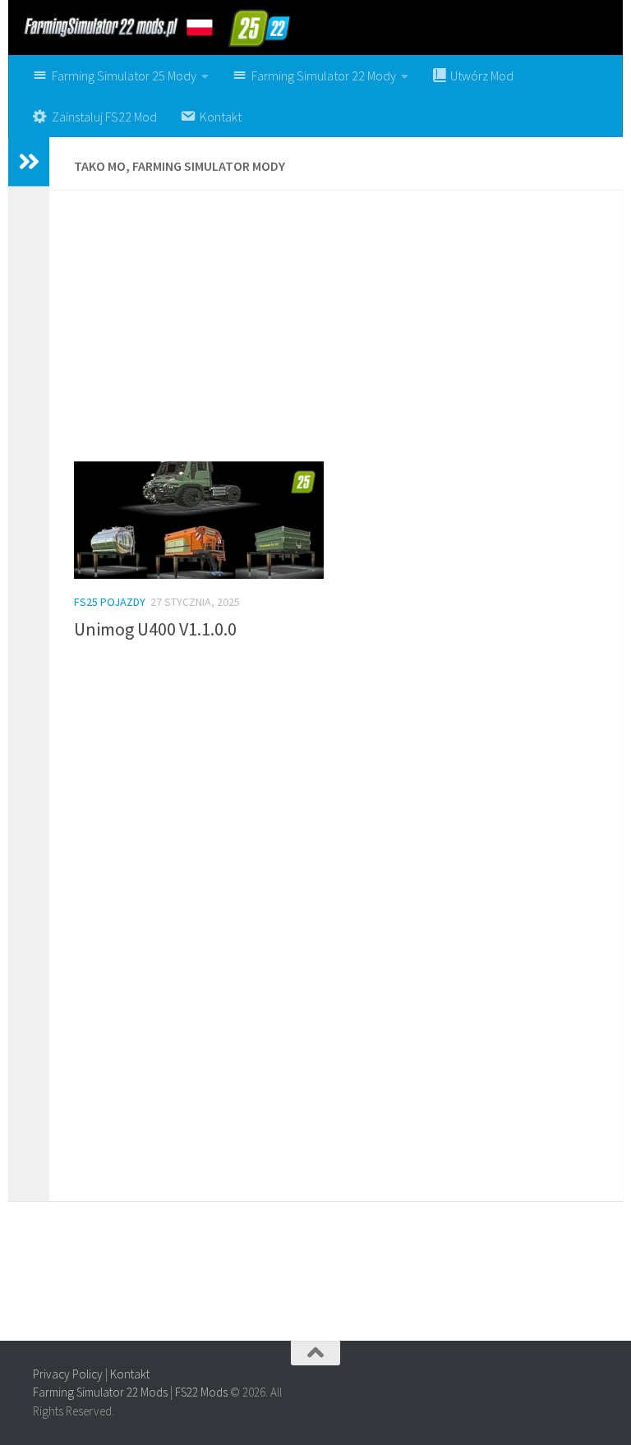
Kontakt (130, 1374)
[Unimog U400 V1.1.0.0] (199, 520)
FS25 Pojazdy (109, 601)
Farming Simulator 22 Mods (100, 1392)
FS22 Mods (201, 1392)
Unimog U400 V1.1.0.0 (155, 628)
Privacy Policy (68, 1374)
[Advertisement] (336, 334)
